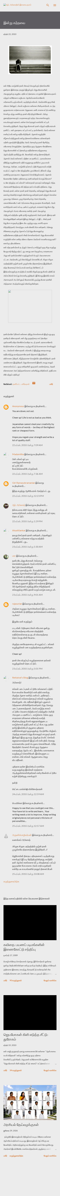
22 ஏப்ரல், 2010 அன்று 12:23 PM (28, 495)
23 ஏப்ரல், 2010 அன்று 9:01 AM (27, 594)
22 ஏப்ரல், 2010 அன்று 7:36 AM (27, 473)
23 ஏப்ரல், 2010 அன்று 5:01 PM (27, 668)
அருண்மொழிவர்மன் (22, 835)
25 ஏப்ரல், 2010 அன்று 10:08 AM (28, 874)
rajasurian (17, 603)
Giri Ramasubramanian (23, 482)
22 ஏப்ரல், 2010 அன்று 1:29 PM (27, 521)
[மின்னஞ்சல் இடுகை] (34, 384)
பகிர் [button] (51, 384)
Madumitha (18, 454)
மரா (14, 555)
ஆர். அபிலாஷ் (18, 505)
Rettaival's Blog (20, 677)
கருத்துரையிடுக (11, 881)
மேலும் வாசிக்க (50, 980)
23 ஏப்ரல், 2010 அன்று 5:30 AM (27, 546)
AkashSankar (18, 530)
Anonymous (18, 406)
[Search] (48, 5)
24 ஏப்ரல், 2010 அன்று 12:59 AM (28, 794)
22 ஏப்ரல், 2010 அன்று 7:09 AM (27, 445)
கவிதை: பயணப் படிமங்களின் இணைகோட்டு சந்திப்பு (24, 947)
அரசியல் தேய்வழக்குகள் (21, 1124)
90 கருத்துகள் (16, 980)
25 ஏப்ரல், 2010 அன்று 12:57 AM (28, 825)
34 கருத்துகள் (16, 1070)
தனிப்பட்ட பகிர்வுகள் (21, 384)
